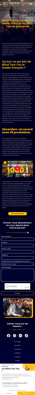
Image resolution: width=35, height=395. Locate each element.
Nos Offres (17, 345)
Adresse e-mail (6, 249)
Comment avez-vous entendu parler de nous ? (16, 261)
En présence (17, 349)
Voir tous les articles (17, 214)
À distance (17, 353)
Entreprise (4, 242)
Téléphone (4, 255)
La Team (17, 360)
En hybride (17, 357)
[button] (30, 4)
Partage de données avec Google (11, 386)
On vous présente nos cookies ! (10, 384)
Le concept (17, 341)
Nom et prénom (6, 236)
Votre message (6, 267)
